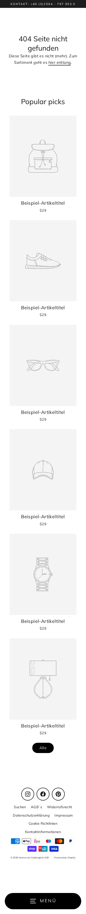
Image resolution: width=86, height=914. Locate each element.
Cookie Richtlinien (43, 823)
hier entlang (59, 62)
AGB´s (36, 807)
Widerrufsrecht (59, 807)
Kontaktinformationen (43, 831)
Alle (43, 747)
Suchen (20, 807)
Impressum (63, 815)
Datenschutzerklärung (31, 815)
